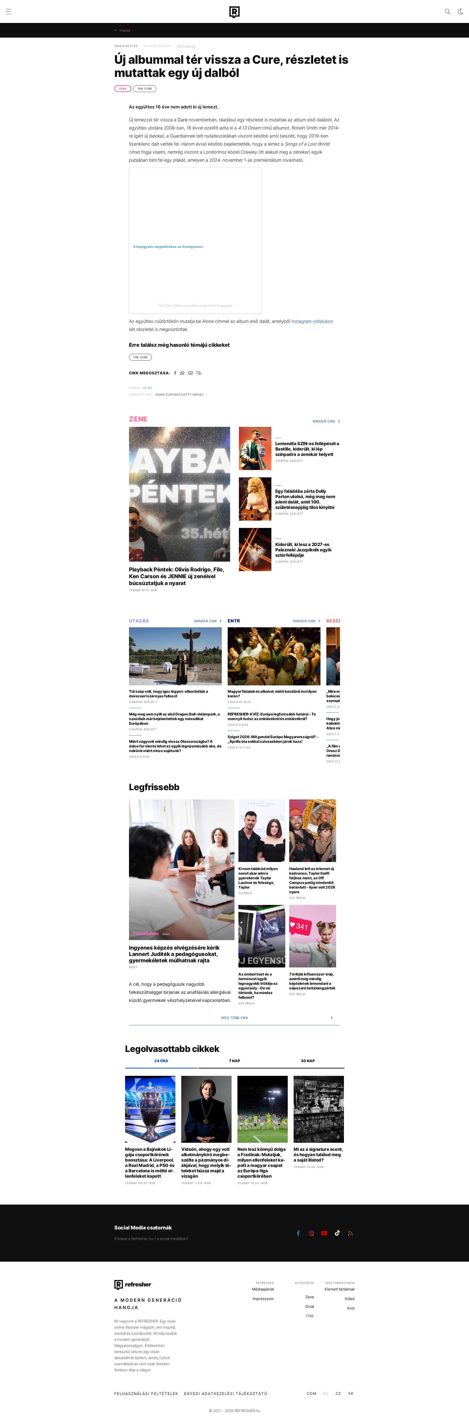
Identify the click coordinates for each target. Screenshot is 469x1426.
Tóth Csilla (186, 46)
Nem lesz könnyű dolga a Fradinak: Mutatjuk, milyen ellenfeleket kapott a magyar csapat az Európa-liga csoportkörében (261, 1163)
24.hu (147, 387)
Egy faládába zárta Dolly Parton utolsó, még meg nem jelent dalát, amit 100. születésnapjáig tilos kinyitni (305, 499)
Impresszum (263, 1298)
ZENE (123, 88)
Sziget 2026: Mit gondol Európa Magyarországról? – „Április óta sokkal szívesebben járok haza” (273, 739)
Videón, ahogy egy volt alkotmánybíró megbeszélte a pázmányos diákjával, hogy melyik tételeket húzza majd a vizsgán (206, 1163)
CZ (338, 1393)
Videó (350, 1298)
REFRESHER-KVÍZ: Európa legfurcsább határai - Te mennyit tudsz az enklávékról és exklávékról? (272, 716)
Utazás (139, 620)
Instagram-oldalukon (312, 321)
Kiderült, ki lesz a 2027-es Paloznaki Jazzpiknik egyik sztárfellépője (303, 550)
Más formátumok (340, 1283)
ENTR (234, 620)
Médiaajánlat (263, 1289)
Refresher (265, 1283)
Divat (309, 1306)
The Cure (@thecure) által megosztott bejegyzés (195, 305)
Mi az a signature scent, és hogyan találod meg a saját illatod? (318, 1155)
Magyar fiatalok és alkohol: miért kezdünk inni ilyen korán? (272, 693)
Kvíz (351, 1308)
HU (326, 1393)
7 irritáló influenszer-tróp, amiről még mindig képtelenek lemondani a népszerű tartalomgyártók (312, 981)
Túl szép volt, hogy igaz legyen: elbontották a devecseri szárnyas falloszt (168, 693)
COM (312, 1393)
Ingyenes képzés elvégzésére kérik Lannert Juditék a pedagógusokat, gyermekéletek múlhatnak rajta (174, 954)
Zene (309, 1297)
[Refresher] (234, 12)
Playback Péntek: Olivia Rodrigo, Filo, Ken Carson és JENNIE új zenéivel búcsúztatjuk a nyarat (176, 576)
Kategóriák (304, 1283)
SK (351, 1393)
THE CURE (145, 88)
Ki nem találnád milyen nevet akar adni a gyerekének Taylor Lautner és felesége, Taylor (258, 878)
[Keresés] (443, 11)
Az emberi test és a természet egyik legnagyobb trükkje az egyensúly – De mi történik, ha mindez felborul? (258, 986)
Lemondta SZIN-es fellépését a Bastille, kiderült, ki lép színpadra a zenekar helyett (307, 449)
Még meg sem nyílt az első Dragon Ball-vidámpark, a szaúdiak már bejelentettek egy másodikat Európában (174, 719)
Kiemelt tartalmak (340, 1289)
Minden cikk (324, 421)
